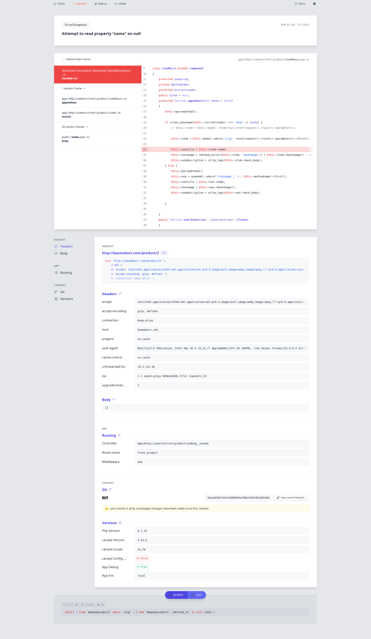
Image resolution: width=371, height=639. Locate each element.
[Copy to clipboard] (304, 261)
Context (60, 285)
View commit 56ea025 (293, 497)
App (56, 266)
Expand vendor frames (78, 59)
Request (60, 239)
